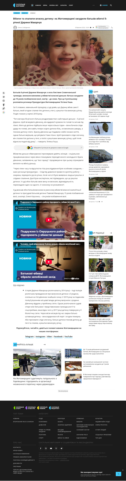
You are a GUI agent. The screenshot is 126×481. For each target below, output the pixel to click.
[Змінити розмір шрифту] (112, 27)
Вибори (79, 422)
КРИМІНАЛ (16, 13)
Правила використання (22, 457)
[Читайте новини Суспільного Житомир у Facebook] (41, 448)
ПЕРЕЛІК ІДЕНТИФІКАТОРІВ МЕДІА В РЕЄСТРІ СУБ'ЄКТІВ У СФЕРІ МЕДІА (23, 471)
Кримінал (32, 13)
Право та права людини (45, 430)
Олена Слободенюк (24, 27)
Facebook (58, 336)
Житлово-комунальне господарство (85, 426)
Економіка (43, 422)
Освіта (60, 422)
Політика (42, 435)
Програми (17, 466)
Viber (49, 336)
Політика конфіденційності (24, 460)
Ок (118, 474)
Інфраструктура (101, 425)
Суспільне (64, 458)
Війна (45, 5)
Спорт (71, 5)
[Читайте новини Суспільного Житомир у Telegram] (61, 448)
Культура (63, 5)
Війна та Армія (63, 438)
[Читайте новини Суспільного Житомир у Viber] (56, 448)
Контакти (17, 447)
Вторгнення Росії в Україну (23, 422)
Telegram (29, 336)
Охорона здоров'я (65, 425)
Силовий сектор (83, 430)
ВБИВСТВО (24, 13)
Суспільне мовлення (21, 454)
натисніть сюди (64, 460)
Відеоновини (82, 438)
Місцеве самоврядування (64, 430)
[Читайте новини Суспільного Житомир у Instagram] (46, 448)
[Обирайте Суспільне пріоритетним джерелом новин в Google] (3, 112)
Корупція (61, 418)
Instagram (40, 336)
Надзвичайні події (102, 422)
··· (94, 5)
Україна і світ (53, 5)
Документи (17, 463)
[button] (3, 93)
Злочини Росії (82, 435)
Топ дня (98, 438)
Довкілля (42, 425)
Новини (38, 5)
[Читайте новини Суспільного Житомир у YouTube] (51, 448)
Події (41, 418)
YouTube (68, 336)
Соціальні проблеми (103, 435)
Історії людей (100, 430)
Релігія (60, 435)
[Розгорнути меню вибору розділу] (32, 5)
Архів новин (18, 450)
